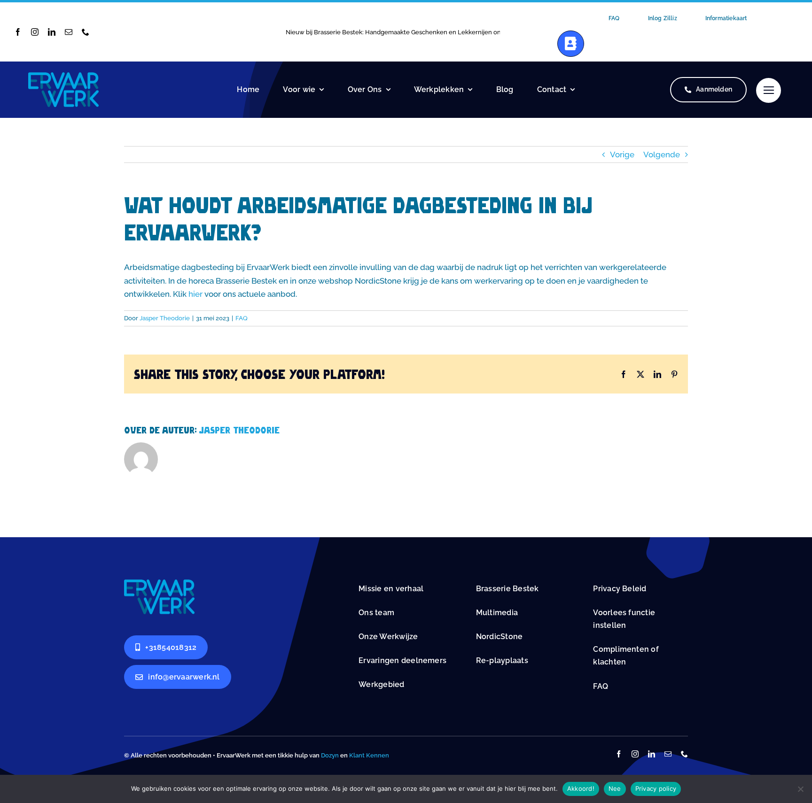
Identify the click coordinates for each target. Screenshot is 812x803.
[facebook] (18, 32)
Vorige (622, 154)
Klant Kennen (369, 755)
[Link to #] (768, 90)
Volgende (661, 154)
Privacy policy (656, 788)
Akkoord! (580, 788)
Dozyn (330, 755)
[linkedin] (51, 32)
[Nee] (800, 789)
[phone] (85, 32)
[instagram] (35, 32)
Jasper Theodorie (165, 318)
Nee (615, 788)
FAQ (241, 318)
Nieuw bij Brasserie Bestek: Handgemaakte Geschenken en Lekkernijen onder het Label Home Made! (432, 32)
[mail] (68, 32)
